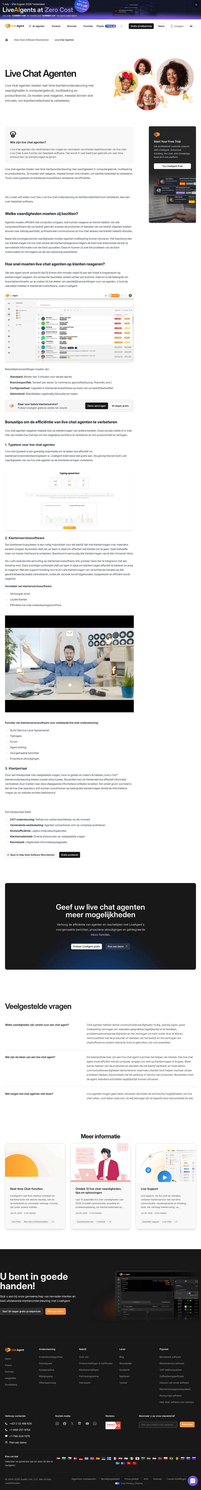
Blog (121, 1357)
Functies (9, 1371)
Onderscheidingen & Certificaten (96, 1363)
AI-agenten (39, 26)
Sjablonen (124, 1376)
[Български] (64, 1458)
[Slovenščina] (194, 1458)
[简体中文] (134, 1463)
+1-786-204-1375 (19, 1436)
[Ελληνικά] (86, 1458)
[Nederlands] (154, 1458)
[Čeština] (69, 1458)
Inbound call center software (174, 1382)
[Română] (177, 1458)
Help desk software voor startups (177, 1402)
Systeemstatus (46, 1369)
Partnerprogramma (89, 1376)
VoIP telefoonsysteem (171, 1369)
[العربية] (58, 1458)
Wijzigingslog (46, 1376)
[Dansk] (75, 1458)
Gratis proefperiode (141, 26)
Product (56, 26)
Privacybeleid (132, 1479)
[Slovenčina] (188, 1458)
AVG (146, 1479)
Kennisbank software (170, 1357)
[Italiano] (132, 1458)
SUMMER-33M (19, 15)
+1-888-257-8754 (19, 1429)
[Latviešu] (149, 1458)
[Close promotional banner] (196, 5)
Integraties (10, 1378)
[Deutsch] (81, 1458)
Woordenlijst (125, 1363)
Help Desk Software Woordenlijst (31, 39)
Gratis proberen (69, 854)
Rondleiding (11, 1384)
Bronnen (72, 26)
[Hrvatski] (120, 1458)
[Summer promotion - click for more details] (100, 9)
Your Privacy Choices (132, 1483)
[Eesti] (103, 1458)
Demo (161, 26)
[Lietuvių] (143, 1458)
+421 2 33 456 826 (20, 1423)
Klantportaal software (171, 1395)
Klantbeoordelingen (89, 1369)
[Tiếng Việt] (129, 1463)
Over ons (83, 1357)
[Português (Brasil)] (171, 1458)
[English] (92, 1458)
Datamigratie (45, 1363)
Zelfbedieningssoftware (172, 1376)
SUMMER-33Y (49, 15)
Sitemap (157, 1479)
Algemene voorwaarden (84, 1479)
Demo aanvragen (96, 405)
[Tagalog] (123, 1463)
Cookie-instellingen (176, 1479)
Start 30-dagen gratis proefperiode (21, 1311)
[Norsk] (160, 1458)
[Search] (123, 26)
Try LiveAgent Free (172, 166)
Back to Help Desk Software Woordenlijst (33, 854)
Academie (124, 1369)
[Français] (115, 1458)
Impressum (84, 1382)
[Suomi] (109, 1458)
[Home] (6, 39)
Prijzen (8, 1365)
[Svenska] (118, 1463)
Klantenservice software (172, 1363)
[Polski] (166, 1458)
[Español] (98, 1458)
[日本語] (137, 1458)
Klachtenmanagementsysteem (175, 1389)
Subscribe (187, 1424)
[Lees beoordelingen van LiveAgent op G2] (113, 1425)
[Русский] (183, 1458)
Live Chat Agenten (64, 39)
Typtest (123, 1382)
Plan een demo (116, 946)
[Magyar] (126, 1458)
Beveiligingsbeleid (110, 1479)
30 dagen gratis (120, 405)
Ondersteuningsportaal (50, 1357)
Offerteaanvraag (47, 1382)
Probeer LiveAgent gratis (86, 946)
